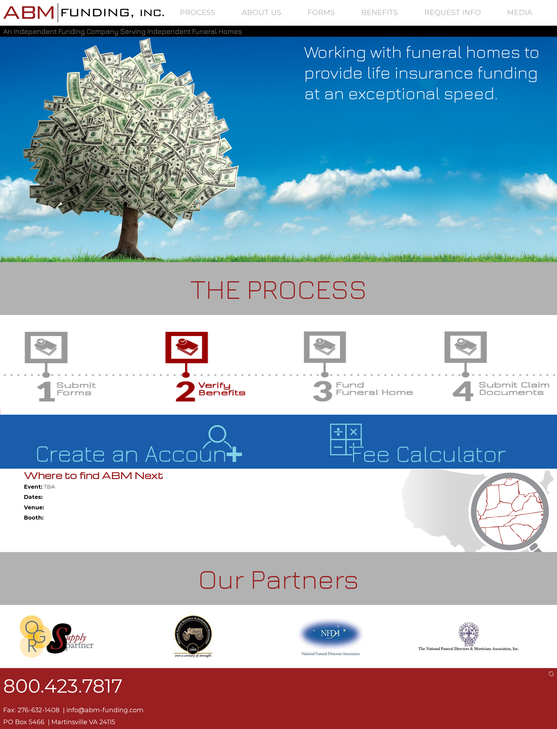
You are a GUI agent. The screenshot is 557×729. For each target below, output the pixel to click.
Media (519, 12)
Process (197, 12)
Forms (321, 12)
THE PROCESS (278, 288)
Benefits (379, 12)
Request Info (452, 12)
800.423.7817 (62, 685)
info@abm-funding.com (105, 710)
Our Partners (278, 578)
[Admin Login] (546, 673)
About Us (261, 12)
